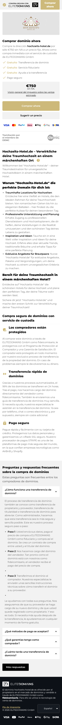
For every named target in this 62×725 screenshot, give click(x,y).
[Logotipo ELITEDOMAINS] (31, 684)
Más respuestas (15, 667)
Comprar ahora (50, 5)
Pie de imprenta (11, 707)
